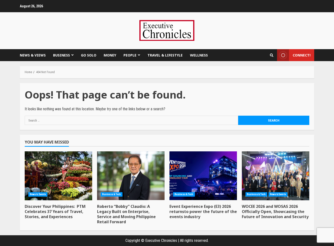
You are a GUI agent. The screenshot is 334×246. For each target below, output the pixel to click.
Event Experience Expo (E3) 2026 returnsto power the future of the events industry (203, 175)
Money (110, 55)
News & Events (38, 194)
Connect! (302, 55)
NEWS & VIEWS (33, 55)
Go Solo (88, 55)
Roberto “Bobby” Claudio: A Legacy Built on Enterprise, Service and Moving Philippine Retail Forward (131, 175)
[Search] (271, 55)
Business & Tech (111, 194)
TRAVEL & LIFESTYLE (165, 55)
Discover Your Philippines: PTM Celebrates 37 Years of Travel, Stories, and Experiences (58, 175)
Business (61, 55)
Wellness (199, 55)
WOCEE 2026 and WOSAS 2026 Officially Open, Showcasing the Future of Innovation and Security (275, 175)
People (129, 55)
